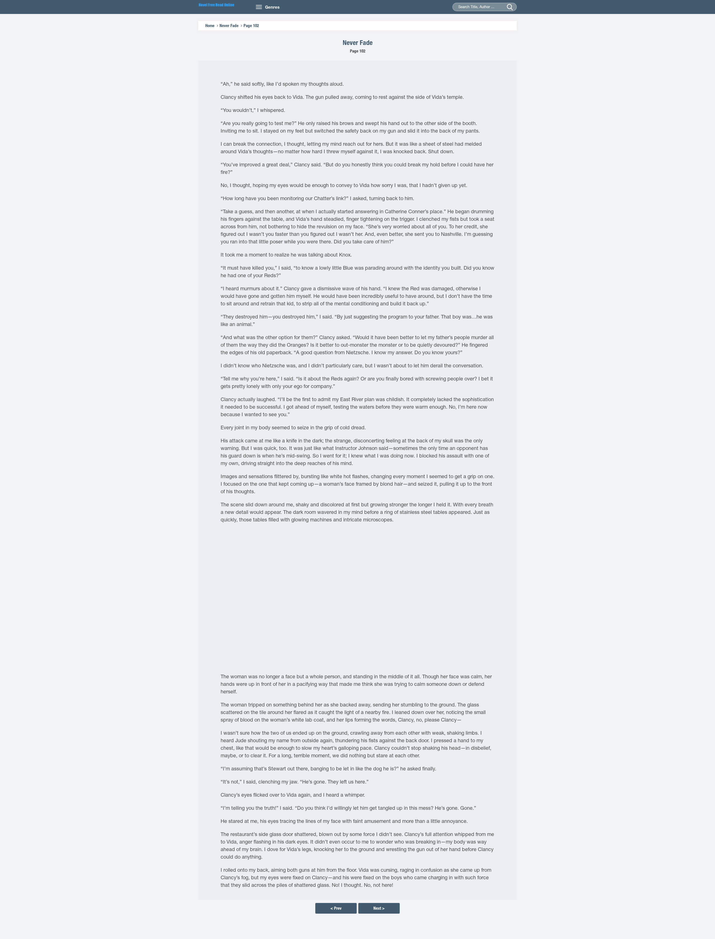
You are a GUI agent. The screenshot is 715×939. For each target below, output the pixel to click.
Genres (272, 6)
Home (209, 25)
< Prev (336, 908)
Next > (379, 908)
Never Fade (229, 25)
